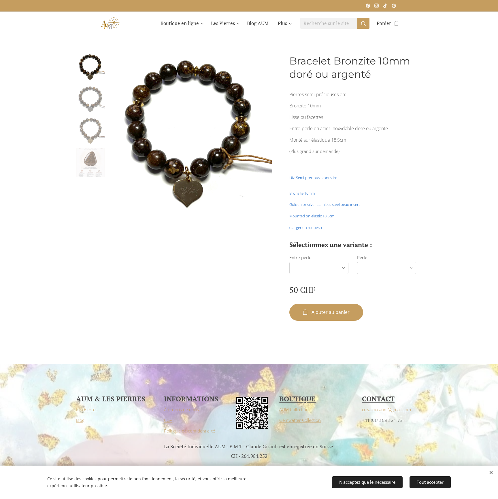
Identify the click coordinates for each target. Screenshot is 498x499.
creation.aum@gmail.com (386, 409)
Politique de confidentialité (189, 431)
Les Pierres (86, 409)
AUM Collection (294, 409)
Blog (80, 420)
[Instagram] (376, 6)
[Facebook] (367, 6)
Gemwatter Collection (300, 420)
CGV (168, 420)
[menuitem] (182, 23)
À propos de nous (181, 409)
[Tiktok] (385, 6)
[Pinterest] (393, 6)
